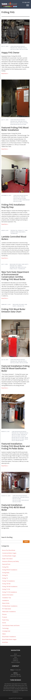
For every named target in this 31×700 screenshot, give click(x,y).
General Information (7, 595)
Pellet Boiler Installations (9, 611)
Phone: (12, 670)
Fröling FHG (13, 47)
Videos (4, 634)
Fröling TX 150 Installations (9, 592)
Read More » (4, 73)
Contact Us (15, 660)
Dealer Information (7, 558)
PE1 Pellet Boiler (6, 609)
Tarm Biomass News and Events (11, 625)
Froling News (5, 572)
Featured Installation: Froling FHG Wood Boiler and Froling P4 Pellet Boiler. (15, 446)
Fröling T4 (5, 578)
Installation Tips (6, 597)
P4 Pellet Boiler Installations (9, 606)
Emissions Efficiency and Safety (19, 264)
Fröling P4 (24, 434)
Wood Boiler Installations (18, 124)
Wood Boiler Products (15, 655)
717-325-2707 (26, 2)
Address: (15, 673)
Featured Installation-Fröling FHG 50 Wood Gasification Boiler (15, 368)
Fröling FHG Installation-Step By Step (13, 205)
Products (21, 230)
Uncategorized (6, 631)
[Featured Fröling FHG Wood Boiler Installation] (15, 116)
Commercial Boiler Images (9, 553)
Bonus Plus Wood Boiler (8, 550)
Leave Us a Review (15, 662)
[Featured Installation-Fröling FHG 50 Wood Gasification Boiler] (15, 356)
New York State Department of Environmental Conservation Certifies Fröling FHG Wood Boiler (15, 276)
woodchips (5, 642)
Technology (14, 233)
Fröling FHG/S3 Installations (9, 570)
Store (15, 657)
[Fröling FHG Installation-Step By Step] (15, 192)
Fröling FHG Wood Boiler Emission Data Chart (13, 310)
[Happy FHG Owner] (15, 43)
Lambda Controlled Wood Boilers (13, 237)
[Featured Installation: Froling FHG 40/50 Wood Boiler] (15, 492)
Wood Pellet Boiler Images (9, 639)
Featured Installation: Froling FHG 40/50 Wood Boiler (13, 507)
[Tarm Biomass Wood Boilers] (9, 7)
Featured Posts (6, 564)
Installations (23, 49)
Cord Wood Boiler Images (17, 46)
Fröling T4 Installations (8, 581)
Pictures (4, 614)
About (15, 654)
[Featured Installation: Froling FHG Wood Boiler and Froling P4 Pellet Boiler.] (13, 428)
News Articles (22, 267)
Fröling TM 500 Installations (9, 586)
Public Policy (13, 268)
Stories (4, 622)
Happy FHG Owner (10, 52)
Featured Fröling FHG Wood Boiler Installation (14, 128)
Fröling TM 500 (6, 584)
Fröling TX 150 (6, 589)
